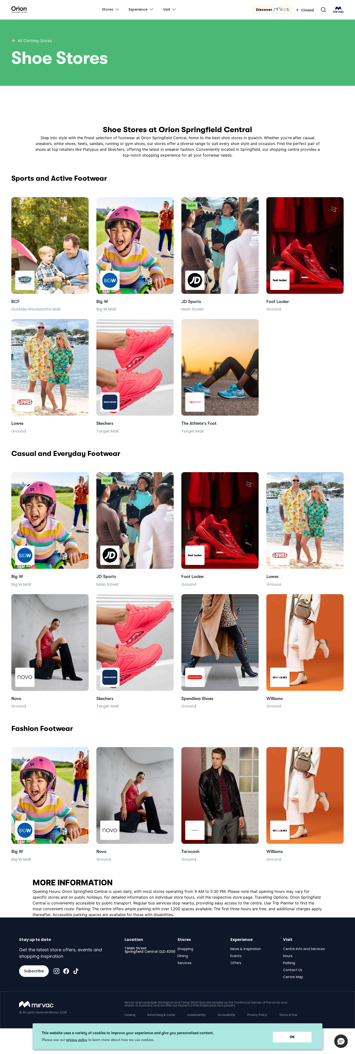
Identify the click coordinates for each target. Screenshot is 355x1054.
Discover (264, 9)
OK (292, 1037)
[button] (341, 1041)
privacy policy (76, 1040)
